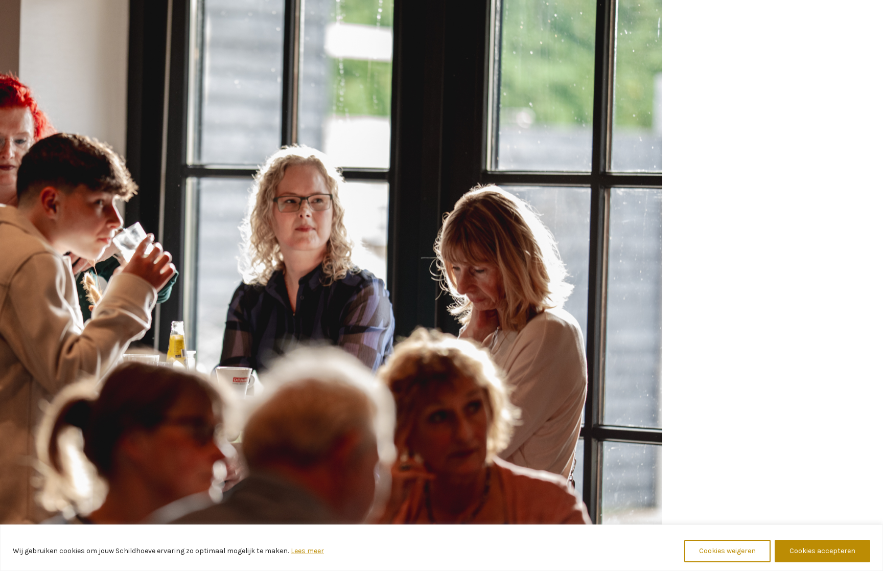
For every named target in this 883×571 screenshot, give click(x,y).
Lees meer (307, 550)
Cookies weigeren (727, 550)
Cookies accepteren (822, 550)
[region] (441, 547)
